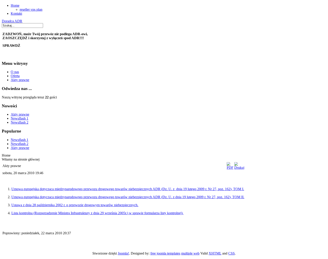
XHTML (215, 253)
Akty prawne (20, 80)
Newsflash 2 (19, 122)
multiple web (190, 253)
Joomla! (123, 253)
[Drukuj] (239, 167)
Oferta (15, 76)
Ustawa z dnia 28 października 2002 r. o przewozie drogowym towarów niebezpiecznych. (74, 205)
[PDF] (230, 167)
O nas (15, 72)
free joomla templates (165, 253)
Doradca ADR (12, 21)
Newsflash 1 (19, 118)
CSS (231, 253)
